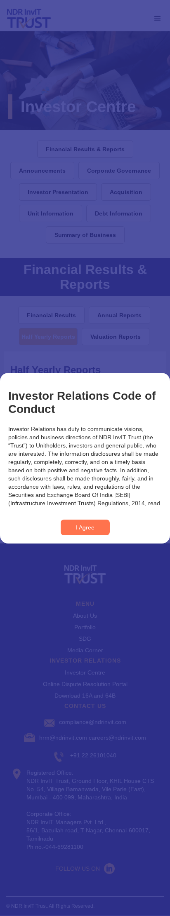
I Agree (85, 527)
